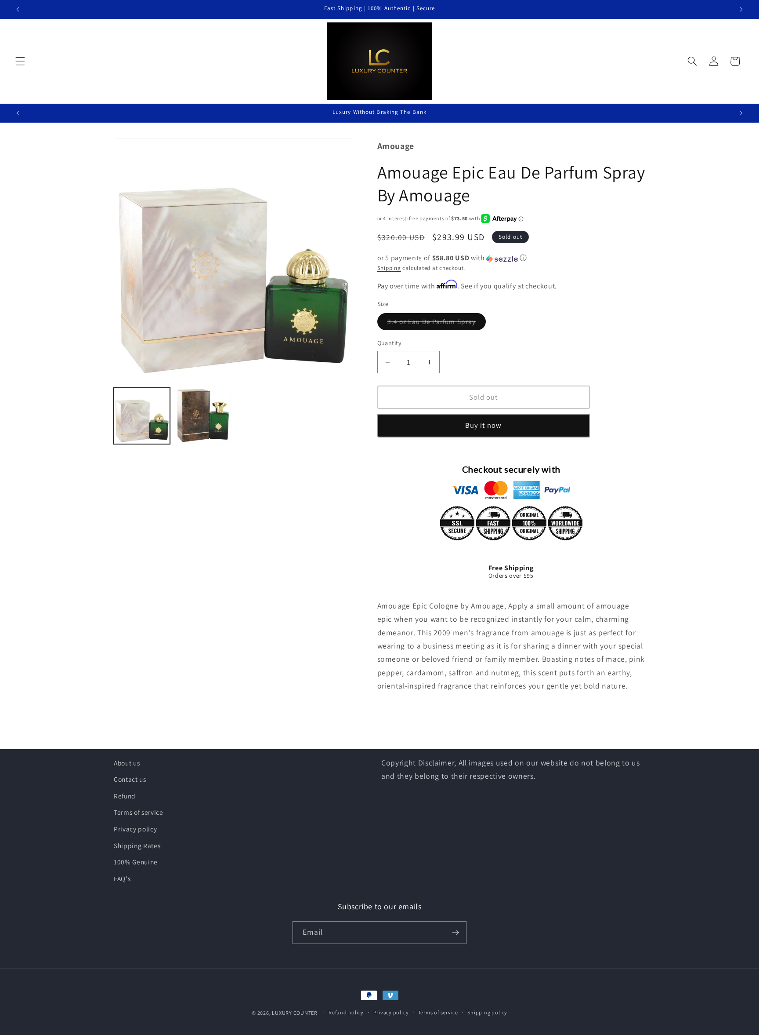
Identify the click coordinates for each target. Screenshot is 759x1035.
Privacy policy (135, 828)
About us (127, 762)
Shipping (389, 268)
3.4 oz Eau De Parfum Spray (436, 324)
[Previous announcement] (18, 9)
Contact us (130, 779)
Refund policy (346, 1012)
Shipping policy (487, 1012)
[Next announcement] (741, 9)
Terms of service (138, 812)
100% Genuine (136, 861)
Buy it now (483, 425)
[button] (20, 61)
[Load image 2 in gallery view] (203, 416)
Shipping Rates (137, 845)
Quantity (389, 343)
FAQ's (122, 878)
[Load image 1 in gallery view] (142, 416)
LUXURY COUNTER (295, 1012)
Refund (125, 795)
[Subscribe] (455, 932)
